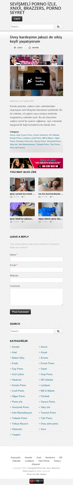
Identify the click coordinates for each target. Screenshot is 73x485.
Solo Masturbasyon (26, 144)
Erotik (15, 363)
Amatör (15, 347)
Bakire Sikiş (18, 358)
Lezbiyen (26, 138)
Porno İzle (31, 474)
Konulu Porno (15, 138)
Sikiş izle (13, 144)
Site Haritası (41, 474)
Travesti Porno (48, 412)
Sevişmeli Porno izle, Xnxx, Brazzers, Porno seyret (35, 8)
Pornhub (19, 141)
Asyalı (44, 352)
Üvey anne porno (17, 148)
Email (13, 265)
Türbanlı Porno (42, 144)
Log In (17, 19)
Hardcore (44, 135)
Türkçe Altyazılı (20, 423)
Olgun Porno (18, 396)
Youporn (16, 434)
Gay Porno (17, 369)
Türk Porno (55, 144)
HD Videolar (54, 135)
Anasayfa (15, 457)
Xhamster (17, 429)
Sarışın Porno (40, 141)
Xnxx (43, 429)
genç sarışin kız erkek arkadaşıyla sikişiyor (32, 194)
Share (35, 48)
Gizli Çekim (18, 374)
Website (14, 275)
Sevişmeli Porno (54, 141)
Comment (15, 286)
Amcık (12, 135)
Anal (18, 135)
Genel (36, 135)
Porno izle (28, 141)
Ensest (44, 358)
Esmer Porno (26, 135)
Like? (20, 48)
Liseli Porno (36, 138)
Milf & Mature (48, 138)
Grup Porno (46, 374)
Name (13, 254)
